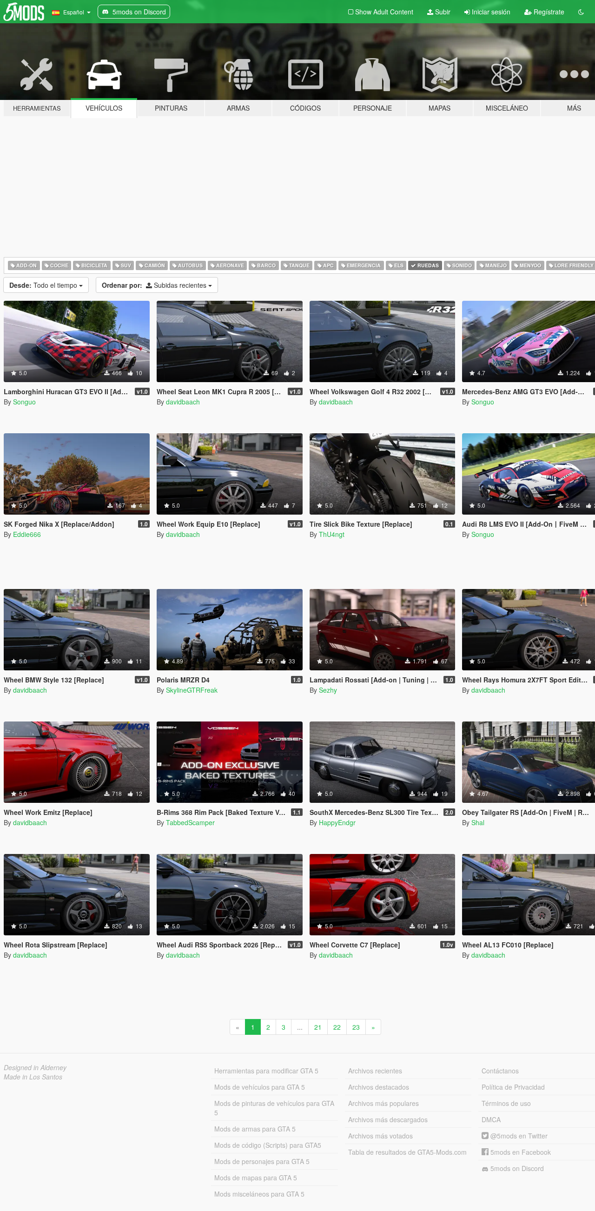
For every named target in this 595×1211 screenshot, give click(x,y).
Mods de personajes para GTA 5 (262, 1161)
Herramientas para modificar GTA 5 (266, 1070)
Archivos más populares (383, 1103)
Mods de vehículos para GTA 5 (259, 1087)
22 (337, 1027)
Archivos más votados (380, 1135)
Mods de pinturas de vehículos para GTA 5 (274, 1108)
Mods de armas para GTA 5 (255, 1128)
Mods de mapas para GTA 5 (255, 1177)
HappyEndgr (337, 822)
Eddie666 (27, 534)
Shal (477, 822)
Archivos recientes (375, 1070)
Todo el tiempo (44, 285)
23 (356, 1027)
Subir (441, 11)
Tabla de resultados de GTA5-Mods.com (407, 1152)
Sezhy (328, 690)
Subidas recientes (155, 285)
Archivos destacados (378, 1087)
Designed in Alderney (35, 1067)
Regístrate (548, 11)
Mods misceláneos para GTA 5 (259, 1193)
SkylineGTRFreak (192, 690)
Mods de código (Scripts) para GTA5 (267, 1145)
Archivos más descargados (388, 1119)
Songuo (24, 401)
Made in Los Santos (33, 1076)
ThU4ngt (331, 534)
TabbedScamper (190, 822)
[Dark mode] (581, 11)
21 (318, 1027)
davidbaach (183, 401)
